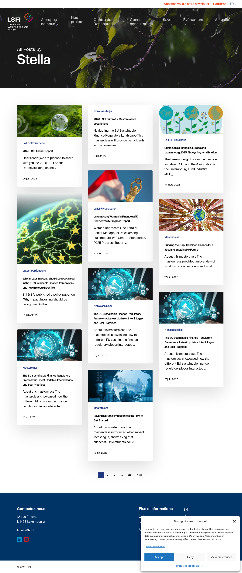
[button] (234, 521)
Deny (190, 557)
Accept (159, 557)
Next (139, 474)
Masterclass (171, 237)
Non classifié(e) (103, 111)
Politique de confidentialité (189, 565)
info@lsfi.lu (27, 530)
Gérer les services (155, 546)
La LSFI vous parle (34, 143)
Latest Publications (34, 270)
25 (129, 474)
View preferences (221, 557)
